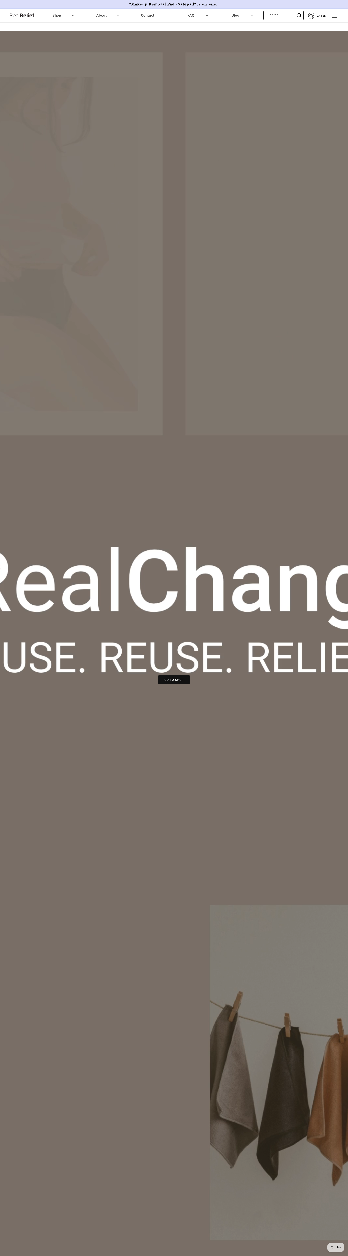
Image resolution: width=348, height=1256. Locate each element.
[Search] (299, 15)
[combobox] (283, 15)
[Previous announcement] (11, 4)
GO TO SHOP (174, 679)
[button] (58, 15)
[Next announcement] (336, 4)
